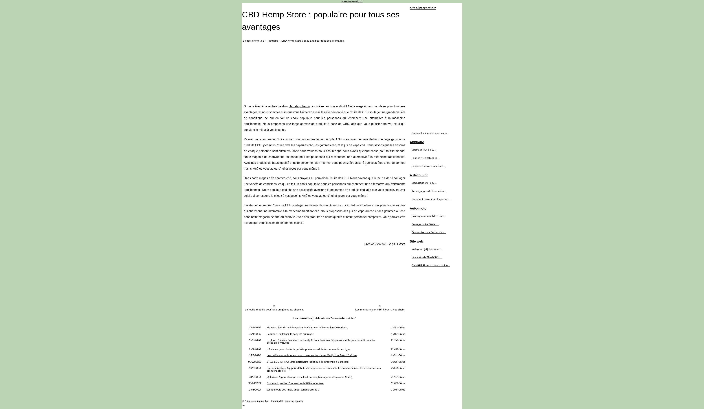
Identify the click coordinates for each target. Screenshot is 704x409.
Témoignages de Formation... (429, 191)
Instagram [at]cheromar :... (427, 249)
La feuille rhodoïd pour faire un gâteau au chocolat (274, 309)
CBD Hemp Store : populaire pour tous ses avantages (312, 40)
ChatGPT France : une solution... (431, 265)
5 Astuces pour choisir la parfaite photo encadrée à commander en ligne (308, 349)
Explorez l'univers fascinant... (428, 165)
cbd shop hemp (299, 106)
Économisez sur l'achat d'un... (429, 232)
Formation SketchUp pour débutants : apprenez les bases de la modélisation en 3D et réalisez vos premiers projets (324, 369)
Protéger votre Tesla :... (425, 224)
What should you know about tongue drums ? (293, 389)
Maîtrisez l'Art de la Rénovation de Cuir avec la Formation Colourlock (307, 327)
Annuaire (273, 40)
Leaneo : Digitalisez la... (425, 157)
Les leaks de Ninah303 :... (427, 257)
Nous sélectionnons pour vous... (430, 133)
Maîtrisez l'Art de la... (424, 149)
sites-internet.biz (254, 40)
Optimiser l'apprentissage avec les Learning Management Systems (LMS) (309, 377)
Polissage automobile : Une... (428, 215)
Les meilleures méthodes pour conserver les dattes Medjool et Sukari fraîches (312, 355)
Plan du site (276, 401)
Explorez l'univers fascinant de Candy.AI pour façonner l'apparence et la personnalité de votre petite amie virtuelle (321, 341)
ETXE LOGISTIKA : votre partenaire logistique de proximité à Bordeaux (308, 361)
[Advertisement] (324, 70)
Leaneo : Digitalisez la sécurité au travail (290, 334)
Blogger (299, 401)
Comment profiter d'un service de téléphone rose (295, 383)
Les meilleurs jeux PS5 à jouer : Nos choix (379, 309)
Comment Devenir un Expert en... (431, 199)
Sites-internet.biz (259, 401)
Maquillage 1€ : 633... (424, 182)
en (243, 405)
